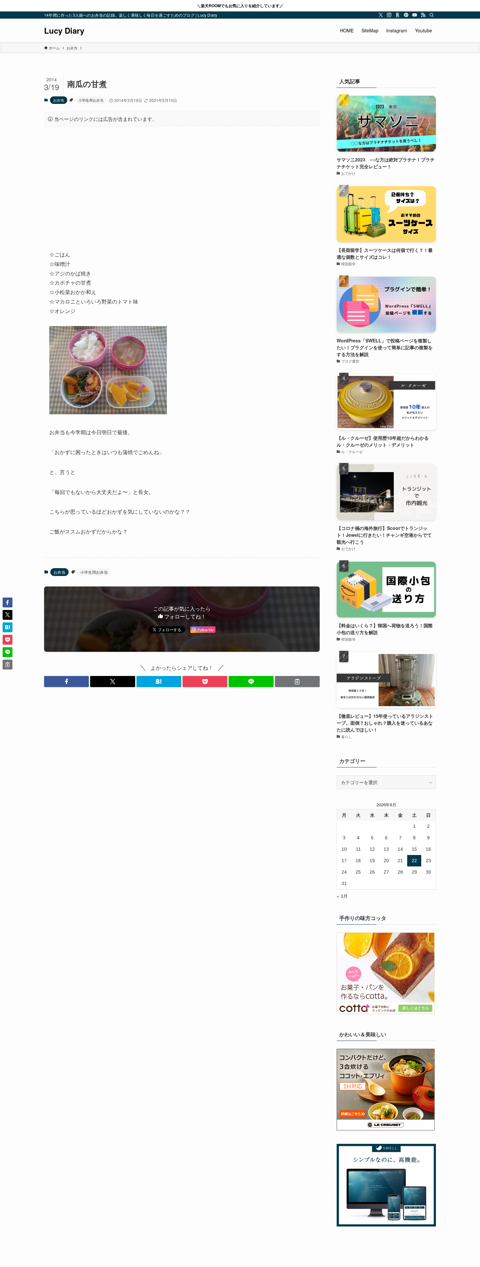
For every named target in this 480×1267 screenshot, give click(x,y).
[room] (397, 15)
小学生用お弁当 (91, 100)
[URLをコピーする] (297, 681)
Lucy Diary (64, 30)
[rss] (423, 15)
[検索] (431, 15)
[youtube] (414, 15)
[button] (66, 681)
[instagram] (389, 15)
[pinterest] (406, 15)
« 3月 (342, 896)
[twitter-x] (380, 15)
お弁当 (58, 100)
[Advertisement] (182, 183)
